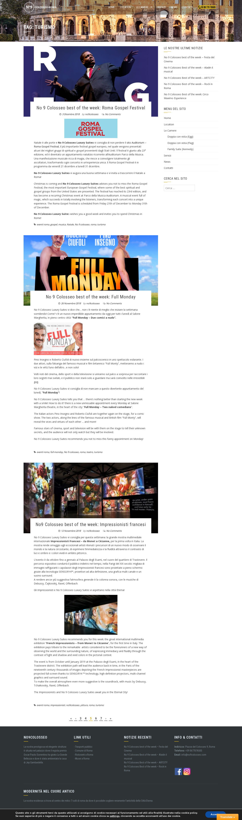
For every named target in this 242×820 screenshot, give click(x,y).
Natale (70, 224)
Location (125, 7)
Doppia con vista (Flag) (180, 143)
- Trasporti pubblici (83, 746)
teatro (89, 452)
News (174, 7)
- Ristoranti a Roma (83, 754)
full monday (56, 452)
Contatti (187, 7)
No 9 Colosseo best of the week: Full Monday (91, 296)
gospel (53, 224)
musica (62, 224)
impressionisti (57, 705)
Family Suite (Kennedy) (180, 149)
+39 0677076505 (193, 750)
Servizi (161, 7)
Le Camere (142, 7)
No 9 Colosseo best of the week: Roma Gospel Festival (90, 107)
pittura (84, 705)
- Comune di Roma (83, 750)
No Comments (112, 114)
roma (93, 224)
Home (111, 7)
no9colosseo (91, 114)
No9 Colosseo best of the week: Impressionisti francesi (91, 524)
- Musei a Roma (81, 758)
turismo (101, 224)
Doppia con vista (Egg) (180, 136)
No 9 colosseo (82, 224)
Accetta (216, 814)
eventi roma (43, 224)
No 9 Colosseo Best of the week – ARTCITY (189, 77)
